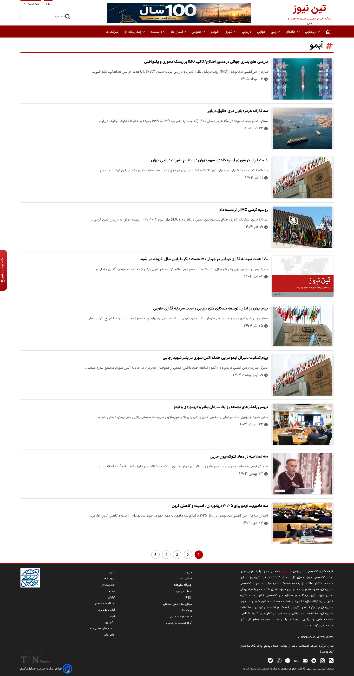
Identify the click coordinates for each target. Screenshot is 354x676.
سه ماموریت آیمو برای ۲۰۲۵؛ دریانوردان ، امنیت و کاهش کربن (220, 506)
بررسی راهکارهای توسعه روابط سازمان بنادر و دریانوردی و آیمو (220, 407)
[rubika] (287, 660)
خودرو (215, 31)
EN (48, 4)
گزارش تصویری (106, 610)
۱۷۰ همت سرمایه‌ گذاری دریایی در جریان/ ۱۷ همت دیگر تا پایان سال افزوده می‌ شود (204, 259)
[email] (305, 660)
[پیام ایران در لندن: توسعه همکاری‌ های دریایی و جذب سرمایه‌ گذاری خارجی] (303, 325)
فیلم (112, 616)
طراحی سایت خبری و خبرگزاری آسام (41, 669)
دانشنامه (156, 31)
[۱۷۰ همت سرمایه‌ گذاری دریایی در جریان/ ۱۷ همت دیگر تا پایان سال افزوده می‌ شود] (303, 276)
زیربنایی (311, 31)
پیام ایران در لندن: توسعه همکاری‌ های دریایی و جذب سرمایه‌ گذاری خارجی (210, 308)
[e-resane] (30, 578)
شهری (229, 31)
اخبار (112, 572)
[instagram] (322, 660)
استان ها (177, 31)
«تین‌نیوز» (286, 571)
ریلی (274, 31)
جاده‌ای (290, 31)
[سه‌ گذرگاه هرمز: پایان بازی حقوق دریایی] (303, 128)
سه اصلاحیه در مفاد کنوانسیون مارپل (239, 457)
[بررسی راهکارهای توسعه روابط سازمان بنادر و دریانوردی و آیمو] (303, 424)
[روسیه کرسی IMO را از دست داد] (303, 227)
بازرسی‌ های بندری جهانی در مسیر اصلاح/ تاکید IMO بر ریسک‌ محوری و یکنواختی (206, 62)
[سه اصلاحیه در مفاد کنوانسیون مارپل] (303, 473)
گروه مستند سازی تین (179, 623)
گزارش (111, 597)
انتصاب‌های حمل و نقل (101, 628)
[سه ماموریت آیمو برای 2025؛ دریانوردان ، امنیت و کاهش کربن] (303, 523)
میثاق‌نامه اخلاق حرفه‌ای (177, 604)
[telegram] (313, 660)
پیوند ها (187, 610)
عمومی (196, 31)
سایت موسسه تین (181, 616)
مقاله (112, 591)
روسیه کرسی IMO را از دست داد (243, 210)
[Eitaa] (296, 660)
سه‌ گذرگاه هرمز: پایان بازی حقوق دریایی (237, 111)
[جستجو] (67, 16)
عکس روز (110, 622)
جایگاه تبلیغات (182, 585)
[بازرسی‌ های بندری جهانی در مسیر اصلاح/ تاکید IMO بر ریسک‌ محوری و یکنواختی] (303, 79)
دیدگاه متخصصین (104, 603)
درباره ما (187, 572)
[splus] (279, 660)
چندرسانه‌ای (108, 585)
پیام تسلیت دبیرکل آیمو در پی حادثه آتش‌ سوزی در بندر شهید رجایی (215, 358)
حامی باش (109, 635)
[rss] (331, 660)
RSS (188, 598)
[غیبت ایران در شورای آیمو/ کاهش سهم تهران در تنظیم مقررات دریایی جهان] (303, 177)
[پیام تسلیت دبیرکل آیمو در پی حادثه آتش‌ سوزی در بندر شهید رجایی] (303, 375)
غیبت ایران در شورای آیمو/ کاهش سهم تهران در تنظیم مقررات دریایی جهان (209, 160)
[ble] (270, 660)
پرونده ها (109, 578)
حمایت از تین (184, 591)
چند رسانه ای (133, 31)
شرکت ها (112, 31)
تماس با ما (185, 578)
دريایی (247, 31)
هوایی (261, 31)
